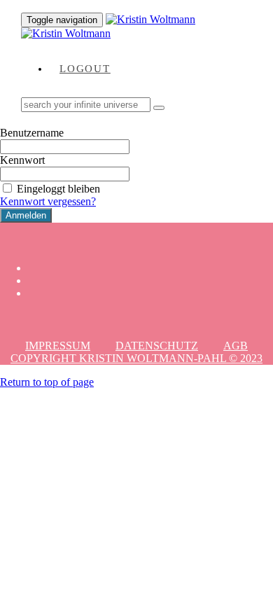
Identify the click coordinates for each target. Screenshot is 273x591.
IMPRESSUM (57, 346)
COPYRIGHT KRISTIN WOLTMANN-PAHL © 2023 (136, 358)
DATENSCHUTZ (156, 346)
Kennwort (22, 160)
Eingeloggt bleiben (58, 189)
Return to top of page (47, 382)
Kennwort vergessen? (48, 201)
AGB (235, 346)
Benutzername (32, 133)
